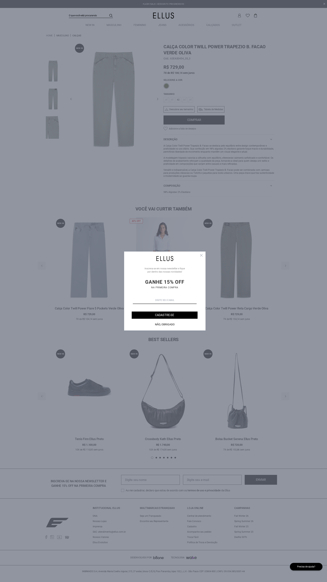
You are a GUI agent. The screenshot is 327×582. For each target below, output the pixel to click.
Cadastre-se (164, 315)
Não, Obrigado (165, 324)
